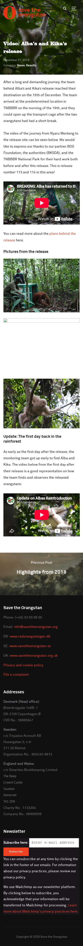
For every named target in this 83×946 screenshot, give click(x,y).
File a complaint (16, 674)
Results (31, 65)
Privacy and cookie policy (23, 665)
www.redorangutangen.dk (30, 636)
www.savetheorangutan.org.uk (34, 655)
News (21, 65)
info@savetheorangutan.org (36, 627)
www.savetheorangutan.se (30, 646)
